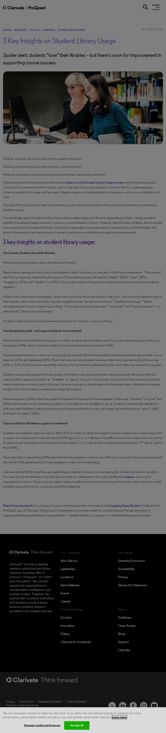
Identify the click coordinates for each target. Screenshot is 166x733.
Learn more (119, 717)
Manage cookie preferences (42, 725)
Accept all (76, 725)
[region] (83, 720)
